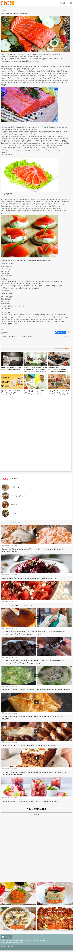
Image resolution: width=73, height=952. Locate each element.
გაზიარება (61, 332)
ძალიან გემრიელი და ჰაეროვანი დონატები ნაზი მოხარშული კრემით (29, 745)
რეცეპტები (17, 901)
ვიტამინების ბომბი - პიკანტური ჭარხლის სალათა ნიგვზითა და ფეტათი (29, 578)
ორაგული (28, 336)
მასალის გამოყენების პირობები (10, 329)
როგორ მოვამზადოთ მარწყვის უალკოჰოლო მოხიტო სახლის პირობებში (30, 801)
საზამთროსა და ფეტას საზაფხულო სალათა (19, 605)
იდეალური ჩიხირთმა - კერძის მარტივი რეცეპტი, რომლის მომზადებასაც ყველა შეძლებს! (36, 690)
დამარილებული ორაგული (16, 336)
